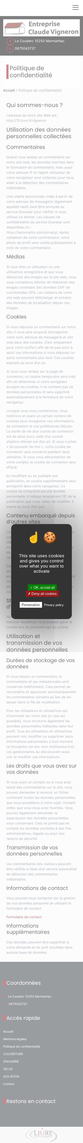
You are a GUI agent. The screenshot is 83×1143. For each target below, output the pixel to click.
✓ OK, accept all (42, 587)
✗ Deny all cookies (42, 593)
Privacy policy (54, 605)
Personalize (31, 605)
